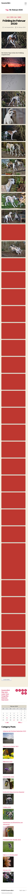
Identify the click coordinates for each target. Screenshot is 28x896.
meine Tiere (5, 694)
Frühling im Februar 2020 (14, 22)
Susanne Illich (5, 3)
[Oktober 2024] (8, 877)
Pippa (12, 17)
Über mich (4, 692)
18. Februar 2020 (21, 27)
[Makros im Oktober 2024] (8, 862)
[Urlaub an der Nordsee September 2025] (8, 738)
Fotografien (4, 696)
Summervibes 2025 (8, 777)
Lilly (8, 17)
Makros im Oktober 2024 (10, 855)
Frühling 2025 (7, 807)
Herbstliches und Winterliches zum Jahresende (13, 823)
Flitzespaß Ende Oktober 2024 (12, 839)
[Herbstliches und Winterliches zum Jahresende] (8, 831)
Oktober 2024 (7, 870)
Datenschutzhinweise (6, 893)
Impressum (4, 700)
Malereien (4, 698)
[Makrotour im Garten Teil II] (8, 753)
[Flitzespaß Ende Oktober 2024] (8, 846)
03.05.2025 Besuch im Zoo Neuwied (13, 792)
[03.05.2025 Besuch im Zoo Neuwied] (8, 799)
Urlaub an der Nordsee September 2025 (14, 731)
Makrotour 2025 (7, 761)
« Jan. (7, 722)
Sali (15, 17)
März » (20, 722)
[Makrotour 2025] (8, 768)
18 (6, 717)
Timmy (19, 17)
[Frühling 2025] (8, 814)
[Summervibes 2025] (8, 783)
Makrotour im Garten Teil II (10, 746)
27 (14, 720)
